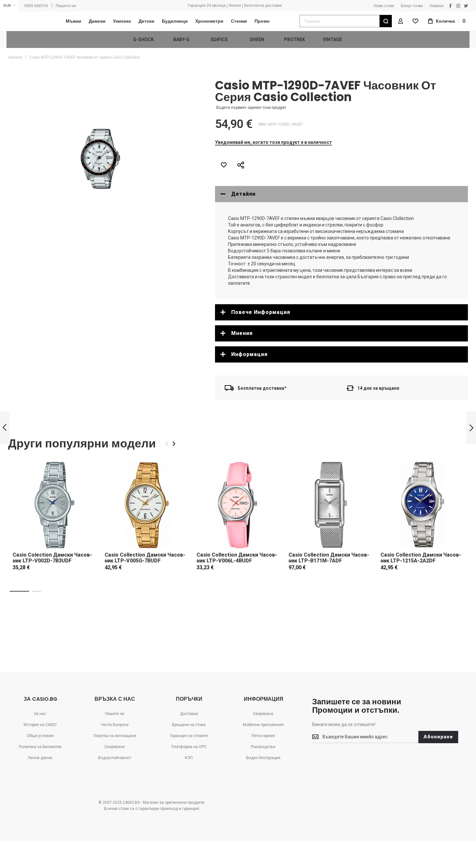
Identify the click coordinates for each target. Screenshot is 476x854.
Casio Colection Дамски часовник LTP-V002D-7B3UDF (52, 558)
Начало (15, 57)
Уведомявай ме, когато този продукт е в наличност (273, 142)
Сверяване (114, 746)
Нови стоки (384, 6)
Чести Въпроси (115, 724)
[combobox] (346, 21)
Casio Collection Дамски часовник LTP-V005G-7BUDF (145, 558)
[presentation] (173, 443)
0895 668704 (36, 6)
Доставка (189, 713)
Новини (437, 6)
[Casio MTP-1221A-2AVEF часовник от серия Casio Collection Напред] (471, 427)
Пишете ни (66, 6)
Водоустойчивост (114, 758)
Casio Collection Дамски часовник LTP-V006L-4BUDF (237, 558)
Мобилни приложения (263, 724)
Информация (249, 354)
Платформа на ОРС (189, 746)
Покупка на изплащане (114, 735)
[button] (9, 5)
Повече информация (260, 312)
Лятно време (263, 735)
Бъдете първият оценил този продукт (251, 107)
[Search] (386, 21)
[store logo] (27, 21)
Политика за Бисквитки (40, 746)
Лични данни (40, 758)
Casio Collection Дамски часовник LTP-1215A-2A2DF (420, 558)
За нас (40, 713)
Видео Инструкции (263, 758)
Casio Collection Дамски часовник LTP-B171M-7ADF (329, 558)
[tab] (341, 194)
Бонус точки (412, 6)
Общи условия (40, 735)
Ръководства (263, 746)
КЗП (189, 758)
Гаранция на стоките (189, 735)
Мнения (242, 333)
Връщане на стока (189, 724)
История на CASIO (40, 724)
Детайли (243, 194)
